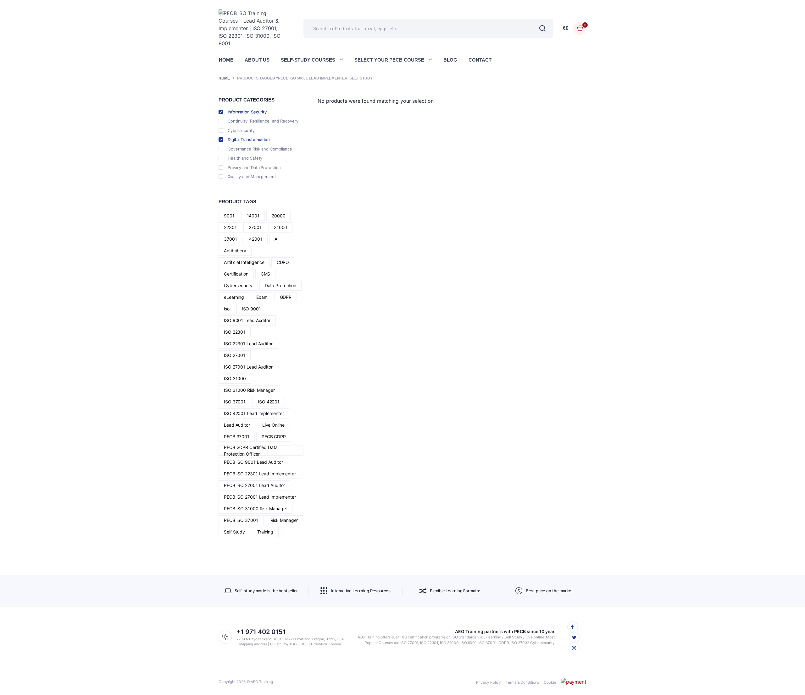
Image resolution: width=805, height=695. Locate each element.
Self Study (234, 531)
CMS (265, 273)
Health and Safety (245, 158)
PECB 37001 (236, 436)
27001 (255, 227)
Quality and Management (252, 176)
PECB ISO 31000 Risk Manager (255, 508)
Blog (450, 60)
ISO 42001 (269, 401)
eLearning (234, 297)
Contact (480, 60)
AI (277, 239)
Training (265, 531)
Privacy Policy (488, 682)
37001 (230, 239)
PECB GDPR (274, 436)
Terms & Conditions (522, 682)
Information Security (247, 111)
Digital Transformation (249, 139)
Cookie (550, 682)
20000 (279, 215)
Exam (262, 297)
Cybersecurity (241, 130)
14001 (253, 215)
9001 (229, 215)
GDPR (286, 297)
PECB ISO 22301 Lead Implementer (260, 473)
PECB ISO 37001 (241, 520)
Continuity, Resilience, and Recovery (263, 120)
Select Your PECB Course (389, 60)
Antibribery (235, 250)
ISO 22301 (234, 332)
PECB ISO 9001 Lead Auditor (253, 462)
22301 (230, 227)
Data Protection (281, 285)
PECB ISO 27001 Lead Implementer (260, 497)
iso (227, 308)
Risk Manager (284, 520)
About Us (257, 60)
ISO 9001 (251, 308)
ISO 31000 (235, 378)
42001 (255, 239)
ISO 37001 (235, 401)
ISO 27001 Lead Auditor (248, 366)
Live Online (273, 425)
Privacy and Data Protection (254, 167)
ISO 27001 (234, 355)
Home (226, 60)
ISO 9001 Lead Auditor (247, 320)
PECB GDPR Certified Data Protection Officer (251, 451)
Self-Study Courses (308, 60)
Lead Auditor (237, 425)
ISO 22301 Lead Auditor (248, 343)
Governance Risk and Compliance (260, 148)
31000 (280, 227)
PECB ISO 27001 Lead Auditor (254, 485)
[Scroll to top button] (791, 681)
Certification (236, 273)
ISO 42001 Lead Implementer (254, 413)
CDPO (283, 262)
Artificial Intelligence (244, 262)
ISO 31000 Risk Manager (249, 390)
